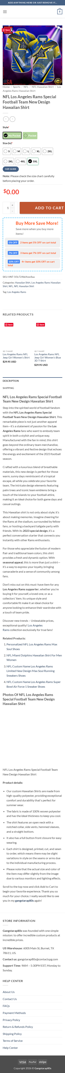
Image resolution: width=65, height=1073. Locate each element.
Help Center (10, 1047)
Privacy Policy (11, 1020)
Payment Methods (14, 1012)
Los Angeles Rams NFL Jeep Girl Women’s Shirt (16, 356)
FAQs (6, 1005)
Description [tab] (11, 380)
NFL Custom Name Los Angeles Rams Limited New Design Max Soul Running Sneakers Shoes (30, 671)
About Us (9, 992)
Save (7, 30)
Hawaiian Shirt (22, 282)
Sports (16, 86)
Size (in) (8, 143)
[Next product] (6, 119)
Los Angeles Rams (16, 292)
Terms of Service (13, 1040)
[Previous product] (12, 119)
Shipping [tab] (8, 388)
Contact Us (10, 999)
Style (6, 127)
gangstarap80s (24, 900)
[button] (5, 11)
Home (6, 86)
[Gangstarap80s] (32, 11)
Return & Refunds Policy (18, 1026)
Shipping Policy (12, 1033)
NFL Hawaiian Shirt (43, 86)
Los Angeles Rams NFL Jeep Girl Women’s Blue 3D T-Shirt (47, 357)
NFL (26, 86)
